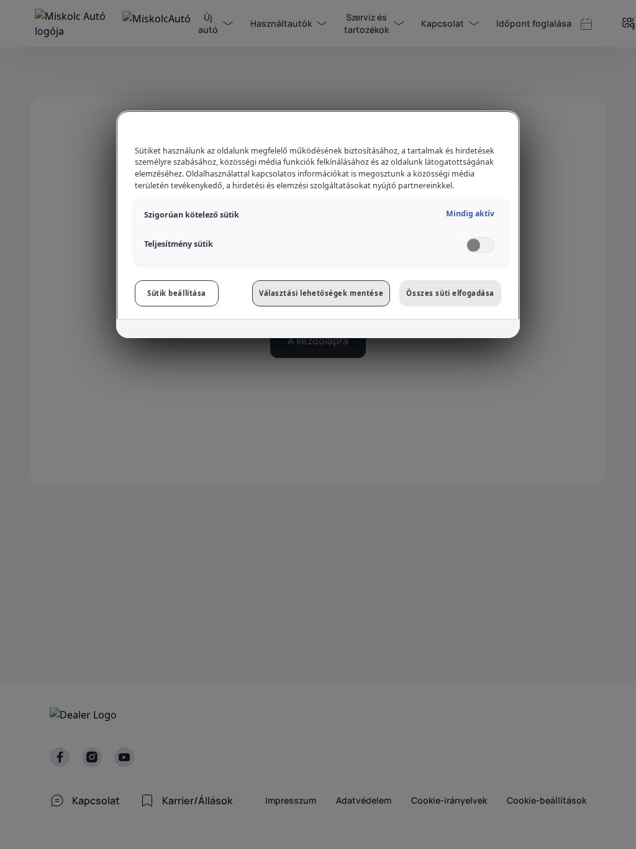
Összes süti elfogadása (450, 293)
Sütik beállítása (176, 293)
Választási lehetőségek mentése (321, 293)
